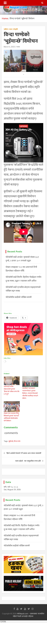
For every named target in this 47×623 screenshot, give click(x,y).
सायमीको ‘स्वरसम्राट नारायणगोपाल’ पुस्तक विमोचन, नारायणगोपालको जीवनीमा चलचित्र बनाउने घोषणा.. (30, 393)
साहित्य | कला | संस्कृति (11, 29)
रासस (18, 47)
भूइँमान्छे (10, 441)
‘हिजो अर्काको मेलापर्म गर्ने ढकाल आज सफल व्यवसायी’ (23, 453)
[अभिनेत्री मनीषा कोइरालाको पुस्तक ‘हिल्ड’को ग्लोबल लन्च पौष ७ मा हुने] (12, 380)
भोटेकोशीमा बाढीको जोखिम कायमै (18, 297)
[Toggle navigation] (5, 3)
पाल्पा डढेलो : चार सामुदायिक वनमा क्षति (28, 461)
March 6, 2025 (9, 47)
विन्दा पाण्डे (17, 441)
